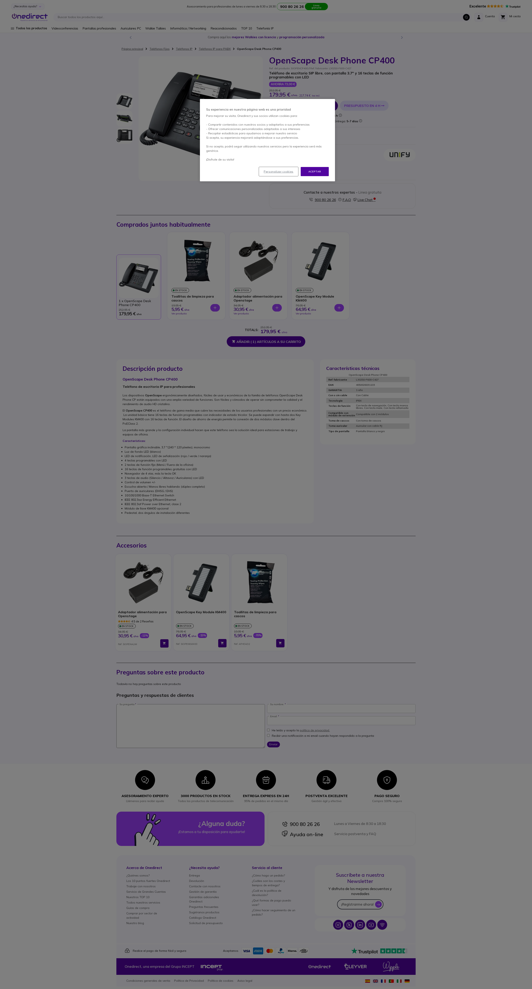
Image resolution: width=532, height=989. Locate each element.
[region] (267, 140)
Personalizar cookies (278, 171)
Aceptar (314, 171)
